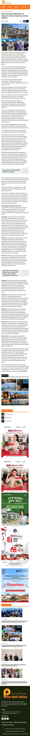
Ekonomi (19, 722)
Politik (24, 7)
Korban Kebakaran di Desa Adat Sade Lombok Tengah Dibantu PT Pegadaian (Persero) (14, 403)
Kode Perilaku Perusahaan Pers (13, 731)
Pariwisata (11, 724)
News (10, 7)
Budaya (16, 7)
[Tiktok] (2, 414)
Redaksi (22, 731)
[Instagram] (2, 417)
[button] (24, 21)
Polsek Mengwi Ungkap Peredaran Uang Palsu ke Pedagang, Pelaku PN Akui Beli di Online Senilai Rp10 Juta (14, 683)
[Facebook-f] (2, 421)
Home (3, 7)
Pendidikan (5, 724)
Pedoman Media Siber (20, 728)
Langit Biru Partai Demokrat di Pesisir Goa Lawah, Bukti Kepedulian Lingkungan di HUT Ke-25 (14, 621)
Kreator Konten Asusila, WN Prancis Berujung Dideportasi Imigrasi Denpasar (13, 665)
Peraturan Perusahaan (10, 728)
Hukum (25, 722)
